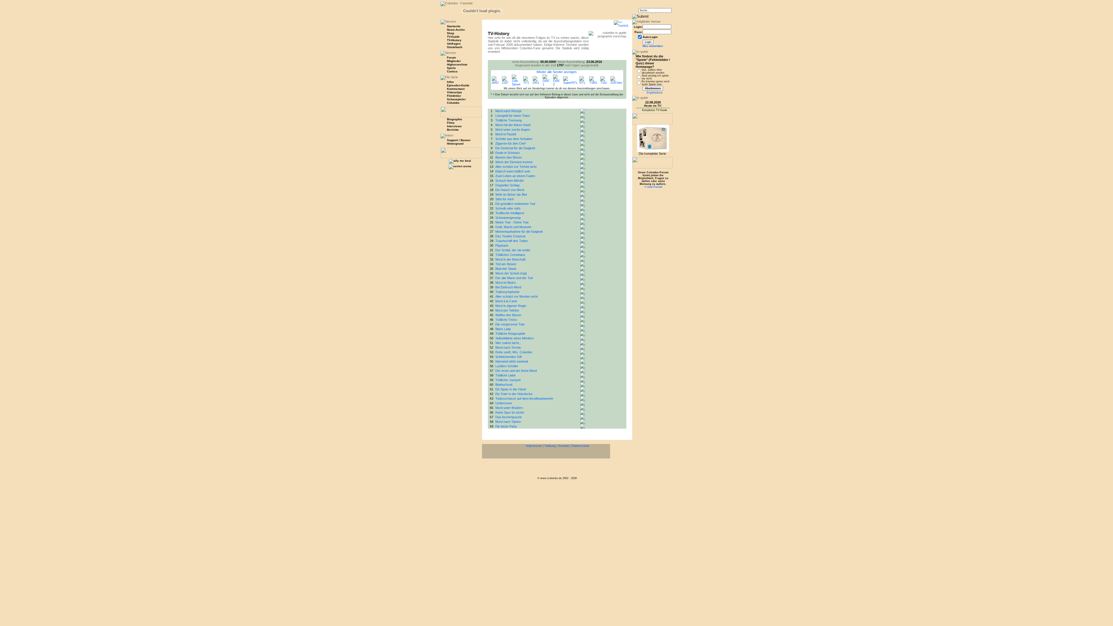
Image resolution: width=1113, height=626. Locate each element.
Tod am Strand (505, 264)
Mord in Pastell (505, 134)
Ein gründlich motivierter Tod (515, 203)
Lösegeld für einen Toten (512, 115)
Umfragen (454, 43)
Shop (450, 33)
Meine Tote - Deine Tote (512, 222)
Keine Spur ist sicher (509, 412)
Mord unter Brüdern (509, 408)
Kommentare (456, 88)
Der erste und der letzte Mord (516, 370)
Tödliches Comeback (510, 254)
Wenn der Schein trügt (511, 273)
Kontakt (563, 445)
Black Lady (503, 329)
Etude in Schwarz (507, 152)
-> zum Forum (653, 186)
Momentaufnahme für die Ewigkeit (519, 231)
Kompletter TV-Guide (654, 110)
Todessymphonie (507, 292)
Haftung (550, 445)
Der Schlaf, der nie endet (512, 250)
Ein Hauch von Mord (509, 190)
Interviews (454, 126)
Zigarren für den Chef (510, 143)
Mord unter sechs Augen (512, 129)
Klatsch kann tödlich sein (512, 171)
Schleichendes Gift (508, 357)
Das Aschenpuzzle (508, 417)
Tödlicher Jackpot (508, 380)
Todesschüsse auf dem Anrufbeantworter (524, 398)
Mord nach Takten (508, 421)
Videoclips (454, 92)
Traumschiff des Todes (511, 241)
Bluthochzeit (503, 384)
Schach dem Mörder (509, 180)
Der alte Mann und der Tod (514, 278)
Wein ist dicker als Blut (511, 194)
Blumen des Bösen (508, 157)
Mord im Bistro (505, 282)
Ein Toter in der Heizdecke (513, 394)
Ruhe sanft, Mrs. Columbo (513, 352)
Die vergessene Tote (510, 324)
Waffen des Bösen (508, 315)
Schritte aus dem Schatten (513, 139)
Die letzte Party (506, 426)
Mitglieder (454, 61)
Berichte (453, 129)
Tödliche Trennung (508, 120)
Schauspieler (456, 99)
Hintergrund (455, 143)
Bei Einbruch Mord (508, 287)
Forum (451, 57)
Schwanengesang (508, 217)
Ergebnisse (655, 92)
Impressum (534, 445)
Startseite (454, 26)
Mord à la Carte (506, 301)
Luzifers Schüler (506, 366)
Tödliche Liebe (505, 375)
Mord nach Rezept (508, 111)
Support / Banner (459, 140)
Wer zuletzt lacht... (508, 343)
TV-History (454, 40)
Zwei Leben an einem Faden (515, 176)
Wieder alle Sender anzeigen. (557, 72)
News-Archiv (456, 29)
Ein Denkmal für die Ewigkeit (515, 148)
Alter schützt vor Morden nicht (516, 296)
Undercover (503, 403)
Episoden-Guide (458, 85)
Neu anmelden (653, 46)
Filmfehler (454, 95)
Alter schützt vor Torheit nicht (516, 166)
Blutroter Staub (505, 268)
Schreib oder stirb (507, 208)
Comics (452, 71)
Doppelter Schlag (507, 185)
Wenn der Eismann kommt (513, 162)
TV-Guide (453, 36)
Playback (501, 245)
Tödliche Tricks (506, 319)
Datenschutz (581, 445)
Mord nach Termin (508, 347)
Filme (451, 122)
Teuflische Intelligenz (509, 213)
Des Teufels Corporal (510, 236)
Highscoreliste (457, 64)
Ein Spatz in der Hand (510, 389)
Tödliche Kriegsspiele (510, 333)
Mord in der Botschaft (510, 259)
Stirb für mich (504, 199)
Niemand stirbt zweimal (511, 361)
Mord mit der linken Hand (512, 125)
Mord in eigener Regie (510, 305)
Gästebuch (454, 47)
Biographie (454, 119)
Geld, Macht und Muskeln (513, 227)
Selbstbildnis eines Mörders (514, 338)
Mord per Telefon (507, 310)
